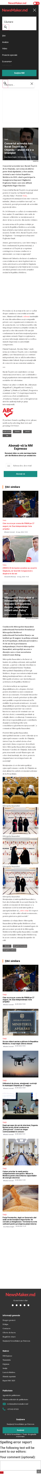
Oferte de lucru (9, 1332)
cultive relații (24, 910)
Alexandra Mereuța (10, 577)
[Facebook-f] (13, 1305)
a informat (26, 316)
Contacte (6, 1328)
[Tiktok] (24, 1305)
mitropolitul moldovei (9, 950)
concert (27, 431)
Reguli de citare (9, 1337)
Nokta (25, 195)
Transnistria (7, 1360)
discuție (7, 946)
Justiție (5, 1368)
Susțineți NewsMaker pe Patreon (16, 1341)
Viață (6, 139)
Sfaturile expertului (9, 1376)
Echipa (5, 1324)
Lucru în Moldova (9, 1372)
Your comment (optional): (17, 1457)
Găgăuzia (6, 1364)
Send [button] (1, 1472)
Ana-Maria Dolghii (10, 157)
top (7, 435)
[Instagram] (20, 1305)
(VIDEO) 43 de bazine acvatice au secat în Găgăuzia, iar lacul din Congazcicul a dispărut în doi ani (20, 571)
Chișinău (17, 431)
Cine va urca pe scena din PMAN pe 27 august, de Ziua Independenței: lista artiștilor (18, 526)
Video (5, 565)
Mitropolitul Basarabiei (20, 946)
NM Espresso (7, 1356)
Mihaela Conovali (9, 532)
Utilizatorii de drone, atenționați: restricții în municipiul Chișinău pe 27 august (20, 1084)
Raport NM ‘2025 (9, 1380)
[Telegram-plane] (28, 1305)
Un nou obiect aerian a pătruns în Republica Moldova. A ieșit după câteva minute (20, 1042)
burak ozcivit (7, 431)
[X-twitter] (16, 1305)
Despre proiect (9, 1320)
